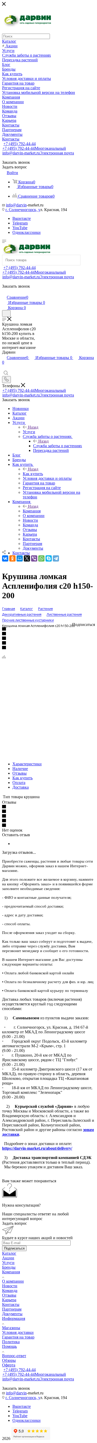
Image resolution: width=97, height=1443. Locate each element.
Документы (12, 1314)
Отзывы (19, 773)
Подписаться (14, 1248)
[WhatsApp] (41, 558)
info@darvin (16, 205)
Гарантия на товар (18, 1337)
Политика (11, 1342)
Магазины (11, 1328)
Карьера (9, 1300)
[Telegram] (56, 558)
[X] (27, 558)
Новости (9, 1286)
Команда (9, 1290)
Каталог (9, 1253)
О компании (13, 1281)
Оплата (18, 782)
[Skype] (49, 558)
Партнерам (11, 1309)
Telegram (20, 223)
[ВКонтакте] (5, 558)
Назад (33, 427)
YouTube (19, 228)
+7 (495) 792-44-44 (19, 143)
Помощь (9, 1346)
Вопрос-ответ (14, 1356)
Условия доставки (18, 1332)
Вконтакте (21, 218)
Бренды (9, 1267)
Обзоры (9, 1360)
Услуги (29, 432)
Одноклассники (26, 232)
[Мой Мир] (20, 558)
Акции (8, 1258)
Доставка (20, 787)
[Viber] (34, 558)
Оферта (8, 1365)
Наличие (20, 768)
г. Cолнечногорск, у (22, 209)
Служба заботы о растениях (57, 446)
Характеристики (27, 764)
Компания (32, 511)
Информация (13, 1318)
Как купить (33, 474)
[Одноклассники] (12, 558)
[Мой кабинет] (4, 292)
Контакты (10, 1304)
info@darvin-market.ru (38, 153)
